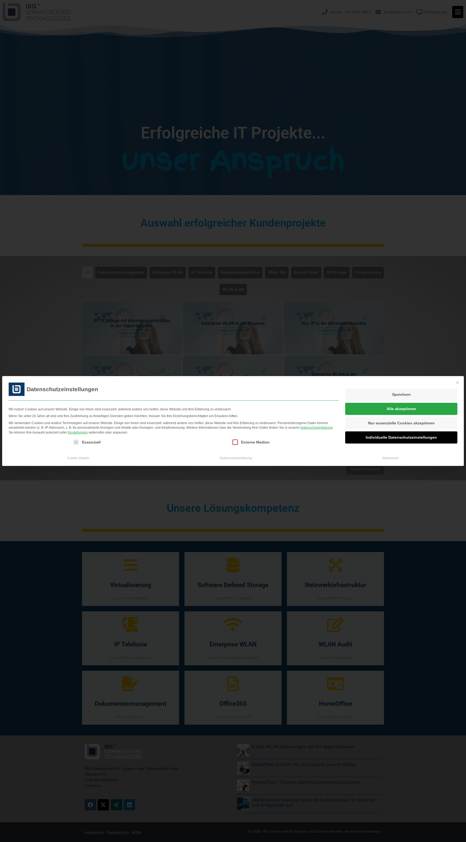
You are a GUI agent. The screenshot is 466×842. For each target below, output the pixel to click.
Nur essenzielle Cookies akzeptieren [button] (401, 423)
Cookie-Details (78, 458)
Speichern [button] (401, 394)
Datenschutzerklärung (316, 427)
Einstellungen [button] (78, 432)
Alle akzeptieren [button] (401, 409)
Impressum (390, 458)
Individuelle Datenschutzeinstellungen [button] (401, 437)
